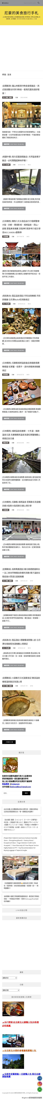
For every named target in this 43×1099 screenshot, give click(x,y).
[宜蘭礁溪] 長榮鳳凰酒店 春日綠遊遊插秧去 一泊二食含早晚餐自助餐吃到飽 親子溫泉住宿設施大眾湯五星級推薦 (21, 573)
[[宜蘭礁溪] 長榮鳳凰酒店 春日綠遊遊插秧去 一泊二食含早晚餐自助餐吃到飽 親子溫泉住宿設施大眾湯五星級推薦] (21, 598)
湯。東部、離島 (7, 686)
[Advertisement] (21, 48)
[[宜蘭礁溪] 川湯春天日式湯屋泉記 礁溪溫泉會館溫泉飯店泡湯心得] (21, 703)
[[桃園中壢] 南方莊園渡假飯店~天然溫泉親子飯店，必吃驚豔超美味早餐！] (21, 182)
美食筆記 (5, 374)
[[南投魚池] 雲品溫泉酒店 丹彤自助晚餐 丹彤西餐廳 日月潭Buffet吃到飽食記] (21, 321)
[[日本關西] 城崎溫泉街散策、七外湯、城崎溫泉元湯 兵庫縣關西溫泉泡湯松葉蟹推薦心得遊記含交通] (21, 460)
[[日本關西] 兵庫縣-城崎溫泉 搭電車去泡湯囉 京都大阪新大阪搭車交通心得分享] (21, 527)
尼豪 (16, 97)
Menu (6, 3)
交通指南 (5, 510)
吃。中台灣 (6, 304)
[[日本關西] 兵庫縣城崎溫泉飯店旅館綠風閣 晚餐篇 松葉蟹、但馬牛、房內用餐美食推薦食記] (21, 392)
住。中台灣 (6, 648)
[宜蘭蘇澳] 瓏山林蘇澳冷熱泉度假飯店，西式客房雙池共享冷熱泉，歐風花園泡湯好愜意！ (20, 90)
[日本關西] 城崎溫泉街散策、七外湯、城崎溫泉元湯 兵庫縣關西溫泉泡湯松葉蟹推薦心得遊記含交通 (21, 435)
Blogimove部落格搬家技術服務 (32, 1098)
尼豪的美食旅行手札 (21, 13)
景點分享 (5, 443)
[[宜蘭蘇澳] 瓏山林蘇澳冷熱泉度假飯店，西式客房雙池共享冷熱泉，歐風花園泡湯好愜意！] (21, 115)
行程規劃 (5, 236)
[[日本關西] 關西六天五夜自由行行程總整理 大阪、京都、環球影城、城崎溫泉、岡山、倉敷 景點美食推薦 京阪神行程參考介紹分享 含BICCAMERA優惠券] (21, 254)
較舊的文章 (9, 742)
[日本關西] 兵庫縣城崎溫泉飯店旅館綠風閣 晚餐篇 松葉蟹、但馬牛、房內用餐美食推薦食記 (21, 367)
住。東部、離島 (7, 97)
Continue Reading (17, 144)
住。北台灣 (6, 164)
